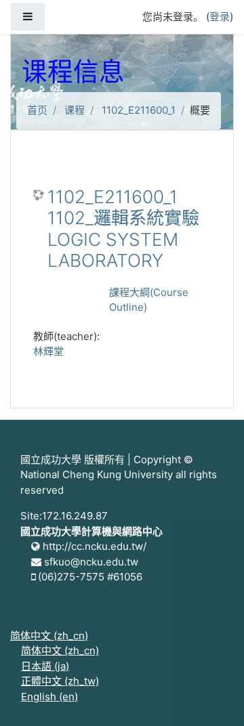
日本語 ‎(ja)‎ (45, 666)
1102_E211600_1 (139, 110)
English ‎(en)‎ (49, 696)
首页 (37, 110)
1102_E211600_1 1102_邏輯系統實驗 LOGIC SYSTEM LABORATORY (123, 229)
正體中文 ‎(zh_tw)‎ (60, 681)
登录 (219, 16)
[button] (213, 696)
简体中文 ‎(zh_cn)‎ (49, 635)
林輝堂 (48, 351)
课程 (74, 110)
